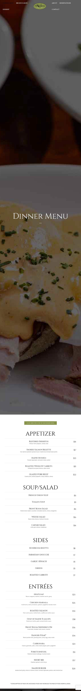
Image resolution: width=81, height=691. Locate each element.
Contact (55, 9)
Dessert (6, 9)
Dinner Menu (8, 3)
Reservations (65, 3)
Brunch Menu (22, 3)
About (54, 3)
